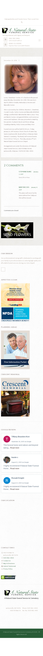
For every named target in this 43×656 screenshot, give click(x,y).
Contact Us (7, 561)
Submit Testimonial (9, 566)
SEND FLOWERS (15, 44)
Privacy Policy (7, 569)
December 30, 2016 (10, 60)
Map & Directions (9, 563)
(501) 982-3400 (14, 38)
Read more (14, 448)
